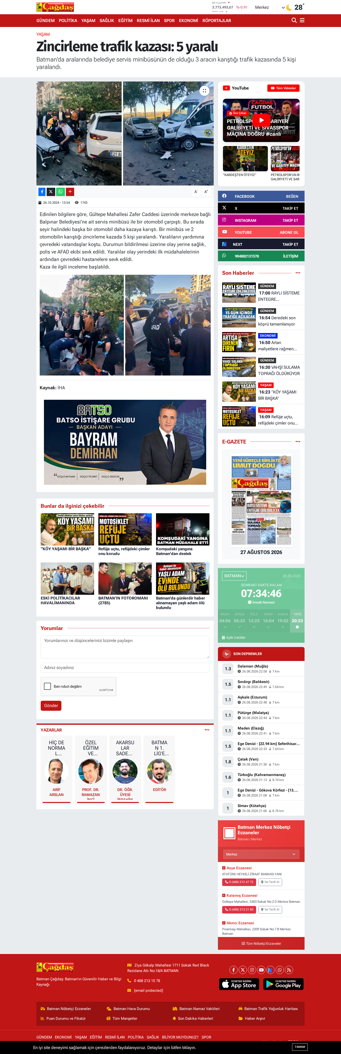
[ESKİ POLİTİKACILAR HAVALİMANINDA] (67, 578)
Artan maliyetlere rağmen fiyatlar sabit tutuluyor (278, 346)
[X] (243, 970)
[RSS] (289, 970)
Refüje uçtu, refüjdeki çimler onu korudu (276, 420)
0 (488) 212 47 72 (241, 882)
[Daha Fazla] (70, 192)
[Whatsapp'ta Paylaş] (60, 192)
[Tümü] (298, 272)
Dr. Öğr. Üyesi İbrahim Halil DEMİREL (125, 794)
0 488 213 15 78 (147, 980)
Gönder (51, 705)
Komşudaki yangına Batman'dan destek (174, 551)
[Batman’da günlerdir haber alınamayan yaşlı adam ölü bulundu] (182, 578)
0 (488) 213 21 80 (241, 909)
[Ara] (295, 20)
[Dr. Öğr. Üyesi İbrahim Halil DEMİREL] (125, 771)
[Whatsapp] (280, 970)
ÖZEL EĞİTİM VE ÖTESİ (91, 748)
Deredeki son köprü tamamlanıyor (277, 321)
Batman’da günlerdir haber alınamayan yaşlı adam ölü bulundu (180, 603)
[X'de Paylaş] (51, 192)
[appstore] (239, 984)
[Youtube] (261, 970)
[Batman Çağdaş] (55, 7)
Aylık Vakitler (235, 638)
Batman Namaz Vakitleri (199, 1008)
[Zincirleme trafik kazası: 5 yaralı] (125, 134)
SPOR (169, 20)
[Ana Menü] (301, 20)
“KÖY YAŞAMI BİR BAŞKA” (66, 548)
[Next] (270, 970)
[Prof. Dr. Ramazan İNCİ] (91, 771)
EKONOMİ (188, 20)
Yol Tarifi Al (271, 882)
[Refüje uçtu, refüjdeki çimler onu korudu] (125, 529)
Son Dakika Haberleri (195, 1018)
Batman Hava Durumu (132, 1008)
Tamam (300, 1046)
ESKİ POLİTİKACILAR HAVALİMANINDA (60, 600)
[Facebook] (233, 970)
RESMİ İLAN (148, 20)
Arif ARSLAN (56, 792)
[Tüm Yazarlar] (207, 730)
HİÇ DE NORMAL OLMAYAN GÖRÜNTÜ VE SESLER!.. (56, 748)
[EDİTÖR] (159, 771)
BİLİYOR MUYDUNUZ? (180, 1037)
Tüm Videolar (285, 88)
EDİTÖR (159, 790)
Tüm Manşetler (125, 1018)
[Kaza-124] (125, 325)
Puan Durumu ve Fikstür (66, 1018)
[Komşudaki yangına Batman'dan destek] (182, 529)
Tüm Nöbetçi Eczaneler (263, 944)
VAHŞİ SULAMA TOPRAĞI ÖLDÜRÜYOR (279, 370)
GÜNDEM (45, 20)
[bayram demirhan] (125, 442)
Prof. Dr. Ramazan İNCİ (91, 794)
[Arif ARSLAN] (56, 771)
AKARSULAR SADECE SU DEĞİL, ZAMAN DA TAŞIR (125, 748)
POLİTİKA (68, 20)
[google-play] (283, 984)
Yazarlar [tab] (51, 730)
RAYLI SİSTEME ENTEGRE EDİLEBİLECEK (279, 296)
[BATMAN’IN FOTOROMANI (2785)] (125, 578)
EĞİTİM (125, 20)
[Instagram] (252, 970)
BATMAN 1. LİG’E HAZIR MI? (159, 748)
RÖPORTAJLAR (216, 20)
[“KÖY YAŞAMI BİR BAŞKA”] (67, 529)
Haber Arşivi (255, 1018)
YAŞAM (88, 20)
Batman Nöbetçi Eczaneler (69, 1008)
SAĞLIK (107, 20)
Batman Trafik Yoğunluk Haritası (271, 1008)
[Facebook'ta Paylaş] (41, 192)
